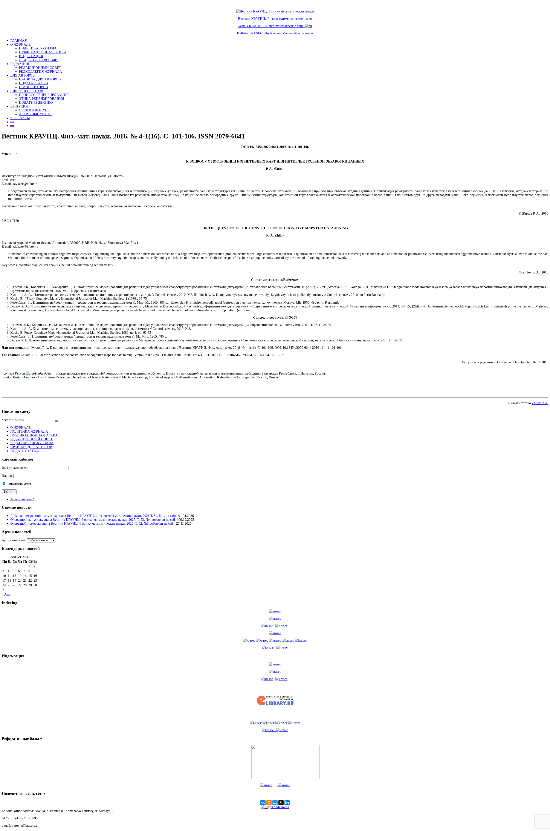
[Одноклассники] (269, 802)
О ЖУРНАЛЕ (20, 44)
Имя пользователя (15, 468)
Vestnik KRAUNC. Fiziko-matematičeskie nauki (271, 26)
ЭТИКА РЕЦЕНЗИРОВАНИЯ (41, 98)
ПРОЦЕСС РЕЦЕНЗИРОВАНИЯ (44, 95)
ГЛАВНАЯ (18, 40)
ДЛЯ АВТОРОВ (22, 75)
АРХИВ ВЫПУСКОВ (35, 114)
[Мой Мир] (275, 802)
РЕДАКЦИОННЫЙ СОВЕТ (40, 67)
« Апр (6, 594)
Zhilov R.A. (540, 403)
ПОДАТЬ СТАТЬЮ (33, 83)
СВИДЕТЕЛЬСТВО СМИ (38, 60)
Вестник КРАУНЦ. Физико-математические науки (275, 18)
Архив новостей (14, 540)
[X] (281, 802)
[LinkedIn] (287, 802)
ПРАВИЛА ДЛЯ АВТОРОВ (40, 79)
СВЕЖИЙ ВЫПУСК (34, 110)
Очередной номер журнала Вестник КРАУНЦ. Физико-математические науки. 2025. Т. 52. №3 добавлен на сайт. (92, 523)
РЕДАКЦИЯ (19, 64)
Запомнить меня (18, 484)
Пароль (7, 476)
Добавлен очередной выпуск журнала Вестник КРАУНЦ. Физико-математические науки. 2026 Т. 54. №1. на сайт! (93, 516)
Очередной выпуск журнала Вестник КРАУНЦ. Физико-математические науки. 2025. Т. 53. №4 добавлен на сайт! (94, 519)
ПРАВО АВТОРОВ (33, 87)
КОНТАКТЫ (20, 118)
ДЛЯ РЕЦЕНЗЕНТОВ (26, 91)
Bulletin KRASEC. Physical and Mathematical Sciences (275, 33)
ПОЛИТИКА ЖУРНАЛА (38, 48)
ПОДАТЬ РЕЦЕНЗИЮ (36, 102)
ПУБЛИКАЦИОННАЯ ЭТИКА (42, 52)
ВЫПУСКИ (19, 106)
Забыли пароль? (22, 499)
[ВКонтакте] (263, 802)
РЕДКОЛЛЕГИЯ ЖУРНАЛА (40, 71)
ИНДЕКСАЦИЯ (31, 56)
